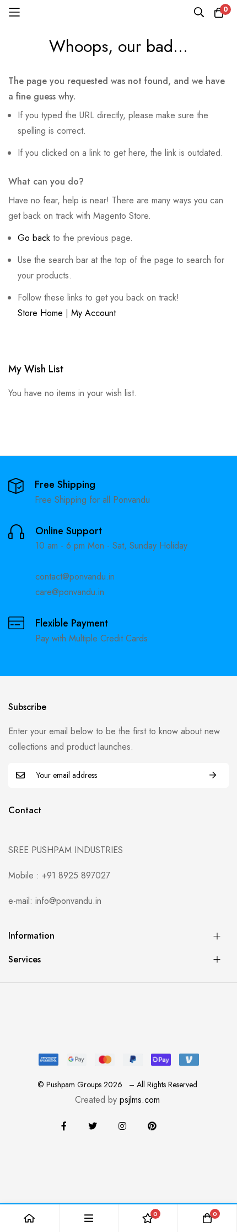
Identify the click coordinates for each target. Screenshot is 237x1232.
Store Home (40, 313)
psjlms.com (140, 1099)
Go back (34, 237)
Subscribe (212, 775)
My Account (93, 313)
